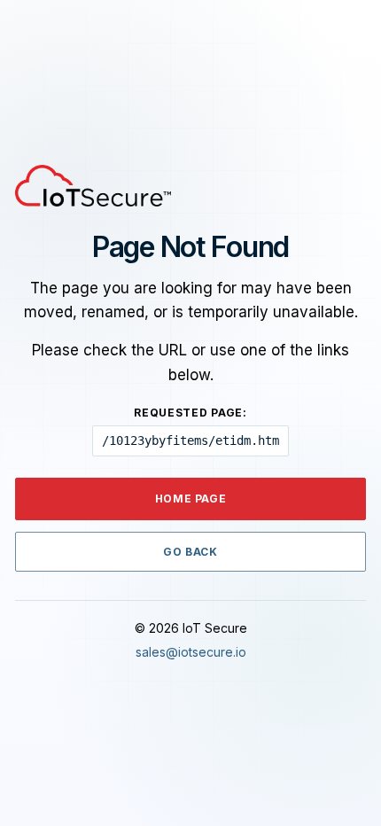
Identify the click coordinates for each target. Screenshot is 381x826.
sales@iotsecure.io (191, 651)
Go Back (190, 551)
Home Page (190, 498)
